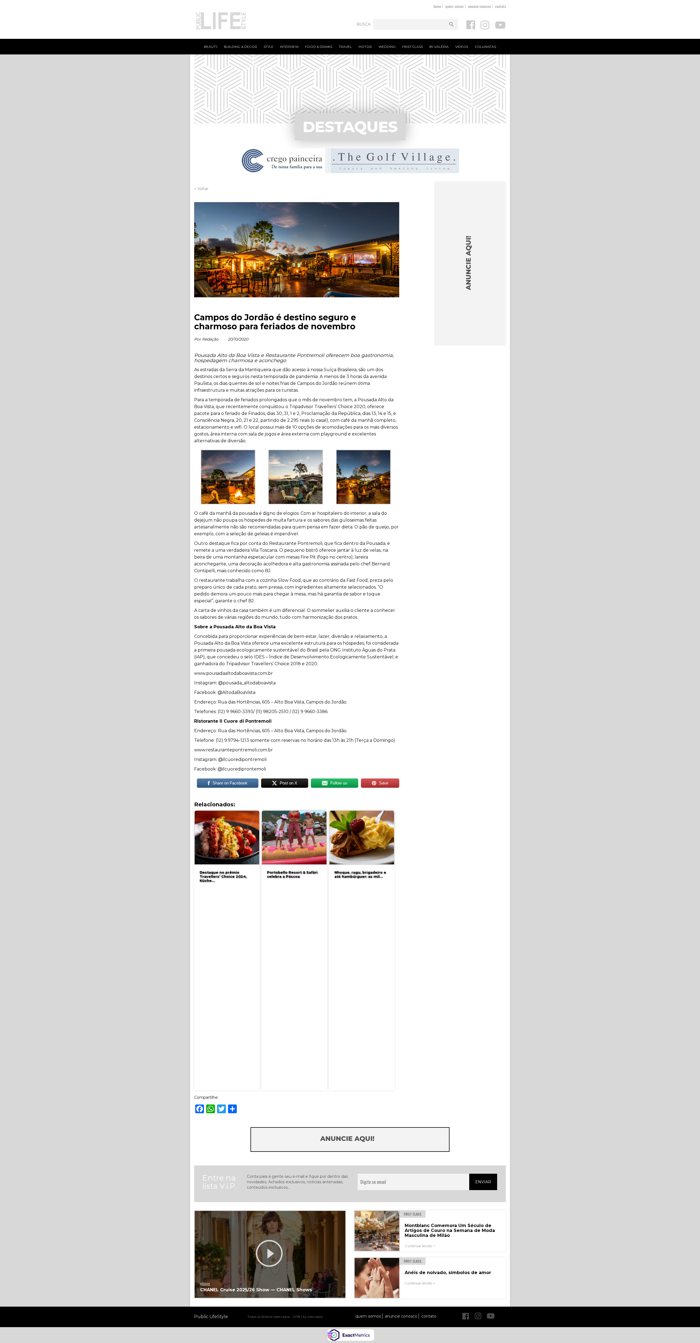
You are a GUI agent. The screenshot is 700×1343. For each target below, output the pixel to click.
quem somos (368, 1316)
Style (268, 47)
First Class (412, 47)
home (437, 6)
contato (500, 6)
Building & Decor (240, 47)
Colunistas (485, 47)
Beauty (210, 47)
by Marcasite (313, 1317)
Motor (365, 47)
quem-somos (454, 6)
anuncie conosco (479, 6)
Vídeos (461, 47)
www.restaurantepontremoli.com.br (233, 749)
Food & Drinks (318, 47)
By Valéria (439, 47)
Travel (345, 47)
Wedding (387, 47)
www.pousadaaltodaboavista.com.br (233, 673)
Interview (289, 47)
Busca (364, 24)
